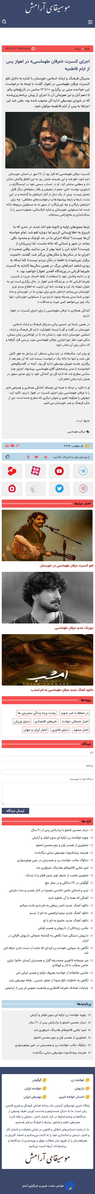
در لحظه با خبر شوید (74, 713)
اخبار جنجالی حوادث (75, 721)
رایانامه (89, 766)
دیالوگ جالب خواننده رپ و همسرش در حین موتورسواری (52, 860)
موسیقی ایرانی (32, 1096)
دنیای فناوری (60, 730)
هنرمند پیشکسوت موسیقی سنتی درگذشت (61, 852)
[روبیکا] (36, 489)
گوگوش (36, 1080)
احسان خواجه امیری (71, 1096)
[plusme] (7, 456)
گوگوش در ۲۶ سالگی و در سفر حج (66, 882)
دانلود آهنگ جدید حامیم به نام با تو (65, 920)
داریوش (79, 1088)
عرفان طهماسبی (76, 432)
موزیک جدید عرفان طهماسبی (74, 628)
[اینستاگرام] (83, 489)
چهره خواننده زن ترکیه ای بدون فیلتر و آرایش (60, 837)
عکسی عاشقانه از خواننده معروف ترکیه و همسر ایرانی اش (52, 972)
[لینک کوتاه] (17, 445)
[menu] (90, 22)
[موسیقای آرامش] (47, 7)
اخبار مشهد (80, 730)
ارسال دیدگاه (15, 811)
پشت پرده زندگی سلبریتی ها (37, 713)
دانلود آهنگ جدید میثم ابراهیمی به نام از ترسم (59, 913)
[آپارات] (36, 471)
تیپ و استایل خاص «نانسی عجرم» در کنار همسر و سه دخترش (48, 890)
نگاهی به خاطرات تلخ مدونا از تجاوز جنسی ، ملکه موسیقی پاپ (48, 980)
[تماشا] (12, 471)
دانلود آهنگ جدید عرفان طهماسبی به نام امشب (62, 690)
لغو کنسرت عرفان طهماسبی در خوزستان (66, 565)
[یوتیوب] (59, 471)
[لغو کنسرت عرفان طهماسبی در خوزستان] (47, 535)
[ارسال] (12, 446)
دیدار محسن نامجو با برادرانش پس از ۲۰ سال (59, 830)
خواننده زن (77, 1080)
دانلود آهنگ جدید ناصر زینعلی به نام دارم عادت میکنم (54, 905)
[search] (4, 22)
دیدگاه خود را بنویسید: (81, 779)
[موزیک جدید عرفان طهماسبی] (47, 597)
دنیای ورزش (22, 721)
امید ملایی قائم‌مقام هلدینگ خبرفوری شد (62, 867)
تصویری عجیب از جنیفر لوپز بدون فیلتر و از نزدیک (57, 875)
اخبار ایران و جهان (35, 730)
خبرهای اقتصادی (46, 721)
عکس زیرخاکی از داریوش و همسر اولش (63, 928)
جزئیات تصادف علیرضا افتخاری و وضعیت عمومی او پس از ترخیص (46, 987)
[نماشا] (12, 489)
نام (91, 752)
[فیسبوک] (27, 456)
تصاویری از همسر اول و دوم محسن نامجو (62, 845)
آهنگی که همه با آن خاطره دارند (68, 897)
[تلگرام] (44, 456)
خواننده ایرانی (33, 1088)
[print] (7, 446)
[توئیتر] (36, 457)
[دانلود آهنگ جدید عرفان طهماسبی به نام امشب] (47, 660)
